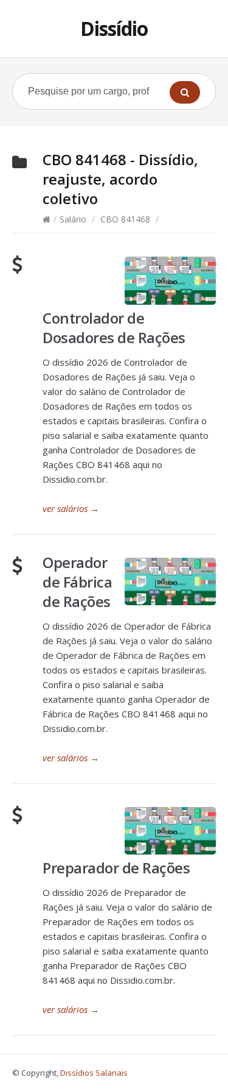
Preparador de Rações (116, 868)
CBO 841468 (125, 219)
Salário (73, 219)
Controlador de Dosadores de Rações (114, 327)
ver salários (71, 508)
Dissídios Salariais (94, 1072)
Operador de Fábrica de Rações (77, 581)
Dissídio (114, 28)
